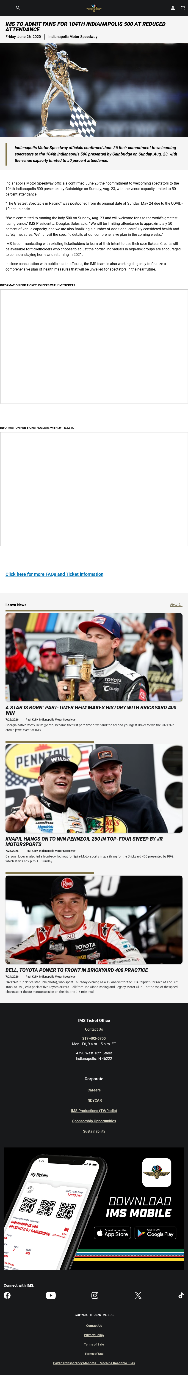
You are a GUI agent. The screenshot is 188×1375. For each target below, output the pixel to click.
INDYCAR (94, 1100)
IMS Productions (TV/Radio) (94, 1111)
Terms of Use (94, 1354)
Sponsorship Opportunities (94, 1121)
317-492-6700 (94, 1038)
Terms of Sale (94, 1344)
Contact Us (94, 1029)
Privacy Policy (94, 1335)
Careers (94, 1090)
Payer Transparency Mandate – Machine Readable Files (94, 1363)
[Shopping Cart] (183, 8)
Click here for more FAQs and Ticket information (54, 574)
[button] (5, 8)
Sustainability (94, 1131)
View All (176, 605)
